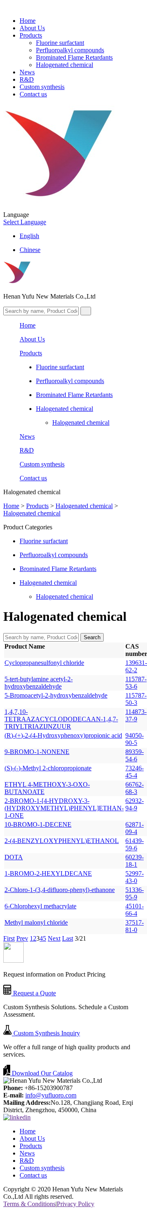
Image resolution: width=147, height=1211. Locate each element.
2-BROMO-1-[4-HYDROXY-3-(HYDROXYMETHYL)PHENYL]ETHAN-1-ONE (64, 808)
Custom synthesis (42, 86)
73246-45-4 (134, 772)
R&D (27, 79)
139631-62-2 (136, 666)
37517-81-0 (134, 926)
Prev (22, 938)
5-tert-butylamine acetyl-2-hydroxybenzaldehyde (38, 683)
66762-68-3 (134, 788)
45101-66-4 (134, 910)
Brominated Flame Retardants (74, 57)
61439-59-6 (134, 844)
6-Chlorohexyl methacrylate (40, 906)
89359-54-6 (134, 755)
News (27, 72)
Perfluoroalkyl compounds (70, 50)
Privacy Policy (75, 1203)
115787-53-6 (136, 683)
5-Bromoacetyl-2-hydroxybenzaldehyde (55, 695)
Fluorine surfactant (60, 42)
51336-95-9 (134, 893)
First (9, 938)
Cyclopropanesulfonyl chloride (44, 662)
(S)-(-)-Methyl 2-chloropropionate (47, 768)
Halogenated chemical (64, 64)
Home (28, 20)
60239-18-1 (134, 861)
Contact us (33, 94)
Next (54, 938)
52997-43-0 (134, 877)
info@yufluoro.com (50, 1095)
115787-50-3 (136, 699)
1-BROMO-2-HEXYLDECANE (48, 873)
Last (67, 938)
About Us (32, 28)
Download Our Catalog (41, 1073)
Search (92, 637)
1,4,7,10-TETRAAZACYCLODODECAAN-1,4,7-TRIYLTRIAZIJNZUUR (61, 719)
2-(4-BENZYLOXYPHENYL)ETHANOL (61, 840)
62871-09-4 (134, 828)
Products (31, 35)
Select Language (24, 222)
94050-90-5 (134, 739)
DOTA (13, 857)
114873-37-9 (136, 715)
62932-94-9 (134, 804)
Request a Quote (33, 993)
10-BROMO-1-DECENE (37, 824)
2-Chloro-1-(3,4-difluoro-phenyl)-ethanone (59, 889)
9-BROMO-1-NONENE (36, 751)
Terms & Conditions (29, 1203)
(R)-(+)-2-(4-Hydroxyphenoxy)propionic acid (63, 735)
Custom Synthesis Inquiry (46, 1033)
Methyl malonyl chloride (36, 922)
